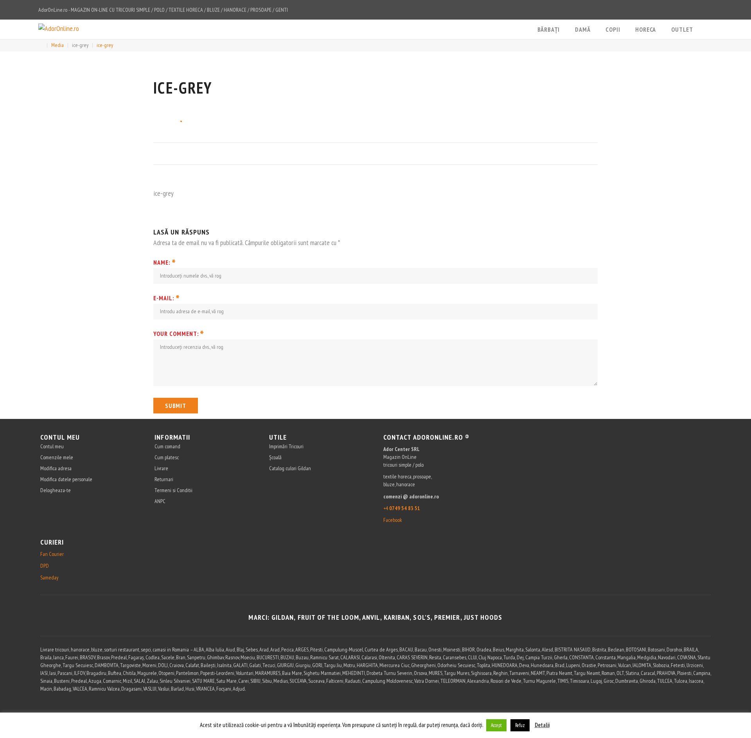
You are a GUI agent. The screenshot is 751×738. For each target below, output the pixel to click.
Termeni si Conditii (173, 490)
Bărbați (548, 29)
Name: (164, 262)
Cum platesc (167, 457)
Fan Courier (52, 554)
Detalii (542, 725)
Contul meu (52, 446)
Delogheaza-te (55, 490)
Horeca (645, 29)
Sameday (49, 577)
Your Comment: (178, 333)
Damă (582, 29)
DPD (44, 565)
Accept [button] (496, 725)
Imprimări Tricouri (286, 446)
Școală (275, 457)
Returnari (164, 479)
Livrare (161, 468)
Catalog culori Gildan (290, 468)
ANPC (160, 501)
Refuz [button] (520, 725)
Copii (612, 29)
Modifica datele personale (66, 479)
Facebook (392, 519)
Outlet (682, 29)
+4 (401, 508)
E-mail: (166, 298)
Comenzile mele (56, 457)
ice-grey (80, 45)
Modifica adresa (56, 468)
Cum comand (167, 446)
